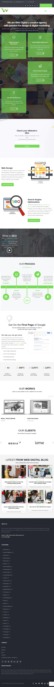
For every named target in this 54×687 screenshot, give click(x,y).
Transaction (5, 634)
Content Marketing (7, 575)
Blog (2, 652)
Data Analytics (6, 583)
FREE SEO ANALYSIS (46, 5)
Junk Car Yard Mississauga (19, 670)
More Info (13, 55)
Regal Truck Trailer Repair (7, 670)
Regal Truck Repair (8, 418)
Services (5, 623)
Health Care (5, 609)
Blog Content (6, 560)
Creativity (5, 577)
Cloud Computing (6, 566)
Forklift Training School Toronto (26, 673)
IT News (5, 612)
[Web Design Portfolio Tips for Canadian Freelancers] (14, 471)
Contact (3, 647)
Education (5, 594)
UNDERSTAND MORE (7, 184)
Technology (5, 631)
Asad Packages (32, 418)
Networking (5, 617)
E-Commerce (6, 592)
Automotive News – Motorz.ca (9, 657)
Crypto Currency (6, 580)
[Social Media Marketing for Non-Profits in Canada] (14, 496)
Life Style (5, 614)
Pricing (3, 649)
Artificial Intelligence (7, 552)
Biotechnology (6, 558)
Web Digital (11, 511)
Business (5, 563)
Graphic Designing (7, 606)
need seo (6, 243)
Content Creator (6, 572)
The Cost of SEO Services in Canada (40, 507)
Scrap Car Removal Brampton (32, 670)
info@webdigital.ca (20, 1)
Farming (5, 600)
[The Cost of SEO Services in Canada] (40, 496)
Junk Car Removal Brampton (41, 671)
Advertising (5, 549)
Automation (5, 555)
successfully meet (18, 343)
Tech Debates (6, 629)
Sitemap (3, 655)
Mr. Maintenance (15, 671)
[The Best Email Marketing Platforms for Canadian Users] (40, 471)
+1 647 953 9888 (31, 1)
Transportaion (6, 637)
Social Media (18, 511)
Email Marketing (6, 597)
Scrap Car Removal (23, 671)
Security (5, 620)
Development (6, 586)
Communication (6, 569)
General (4, 603)
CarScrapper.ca (42, 670)
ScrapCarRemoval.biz (14, 673)
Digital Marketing (44, 510)
